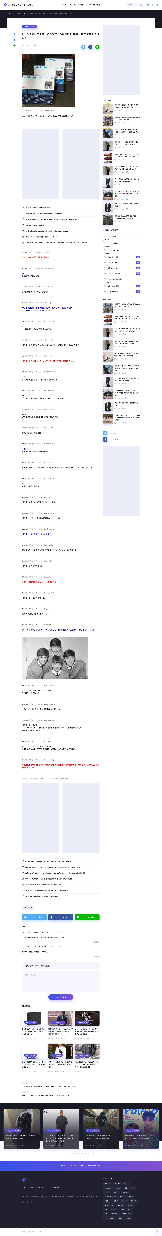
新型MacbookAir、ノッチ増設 (34, 225)
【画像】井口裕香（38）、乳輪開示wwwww (37, 208)
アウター (107, 1192)
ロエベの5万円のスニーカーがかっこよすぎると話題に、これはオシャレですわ (34, 1064)
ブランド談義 (111, 236)
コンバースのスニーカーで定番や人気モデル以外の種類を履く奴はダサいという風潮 (86, 1031)
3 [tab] (73, 1153)
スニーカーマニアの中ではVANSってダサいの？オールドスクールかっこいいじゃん (48, 1087)
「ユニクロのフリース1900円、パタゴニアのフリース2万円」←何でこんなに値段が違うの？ (87, 1064)
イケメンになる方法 (93, 5)
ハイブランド (108, 1188)
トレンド (122, 1196)
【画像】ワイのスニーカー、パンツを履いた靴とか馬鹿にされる (20, 1137)
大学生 (107, 1201)
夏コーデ (133, 1201)
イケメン (113, 1209)
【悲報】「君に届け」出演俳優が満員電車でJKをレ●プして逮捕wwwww (46, 890)
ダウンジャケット (109, 1205)
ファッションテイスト (76, 5)
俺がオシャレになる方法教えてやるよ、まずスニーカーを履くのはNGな (127, 143)
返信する (97, 942)
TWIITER (113, 433)
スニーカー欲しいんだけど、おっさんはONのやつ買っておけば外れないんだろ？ (127, 193)
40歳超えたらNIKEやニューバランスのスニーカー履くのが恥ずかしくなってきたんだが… (127, 417)
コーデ (126, 1184)
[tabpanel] (21, 1129)
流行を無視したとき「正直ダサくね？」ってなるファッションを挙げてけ (127, 217)
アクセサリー (115, 1214)
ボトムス (124, 1201)
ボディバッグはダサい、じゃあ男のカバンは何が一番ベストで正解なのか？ (60, 1064)
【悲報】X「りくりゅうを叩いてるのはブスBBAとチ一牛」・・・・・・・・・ (44, 237)
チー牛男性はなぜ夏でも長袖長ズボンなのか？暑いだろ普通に (127, 180)
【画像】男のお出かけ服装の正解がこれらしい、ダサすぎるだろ (43, 885)
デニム (130, 1209)
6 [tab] (82, 1153)
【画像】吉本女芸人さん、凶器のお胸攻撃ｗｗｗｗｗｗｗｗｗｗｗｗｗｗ (44, 213)
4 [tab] (76, 1153)
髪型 (126, 1188)
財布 (106, 1214)
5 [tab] (79, 1153)
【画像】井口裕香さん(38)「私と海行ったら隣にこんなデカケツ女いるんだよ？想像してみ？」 (52, 219)
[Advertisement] (40, 164)
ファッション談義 (30, 27)
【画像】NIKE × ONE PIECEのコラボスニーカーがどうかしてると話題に (127, 155)
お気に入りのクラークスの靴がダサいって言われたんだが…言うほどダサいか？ (127, 132)
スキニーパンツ (127, 1214)
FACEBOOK (114, 439)
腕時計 (131, 1196)
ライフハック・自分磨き (114, 279)
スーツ (122, 1209)
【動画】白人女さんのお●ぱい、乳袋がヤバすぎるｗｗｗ (41, 896)
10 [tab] (93, 1153)
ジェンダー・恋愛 (123, 257)
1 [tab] (68, 1153)
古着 (106, 1209)
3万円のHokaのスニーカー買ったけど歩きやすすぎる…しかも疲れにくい (127, 168)
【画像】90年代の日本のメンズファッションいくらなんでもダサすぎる (140, 1137)
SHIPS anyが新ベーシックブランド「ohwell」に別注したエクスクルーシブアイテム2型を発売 (53, 867)
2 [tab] (71, 1153)
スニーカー (108, 1184)
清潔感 (128, 1218)
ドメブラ (116, 1192)
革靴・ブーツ (126, 1192)
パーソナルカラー (109, 1218)
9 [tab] (91, 1153)
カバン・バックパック (110, 1196)
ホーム (64, 5)
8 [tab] (88, 1153)
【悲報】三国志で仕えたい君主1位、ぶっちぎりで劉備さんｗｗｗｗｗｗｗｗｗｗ (46, 231)
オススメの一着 (123, 262)
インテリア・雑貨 (123, 291)
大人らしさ (121, 1205)
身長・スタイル (123, 268)
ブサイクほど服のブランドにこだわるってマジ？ (127, 205)
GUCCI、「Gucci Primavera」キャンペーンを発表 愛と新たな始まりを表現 (48, 861)
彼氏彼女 (130, 1205)
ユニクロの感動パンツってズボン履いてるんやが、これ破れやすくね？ (127, 106)
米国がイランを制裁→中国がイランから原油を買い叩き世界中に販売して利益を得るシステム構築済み (56, 243)
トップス (118, 1188)
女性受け (115, 1201)
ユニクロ (117, 1184)
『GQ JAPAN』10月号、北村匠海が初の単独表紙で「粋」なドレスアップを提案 (48, 879)
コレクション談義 (123, 286)
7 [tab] (85, 1153)
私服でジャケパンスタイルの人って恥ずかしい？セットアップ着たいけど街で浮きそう (60, 1031)
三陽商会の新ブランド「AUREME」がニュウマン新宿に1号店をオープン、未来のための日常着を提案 (55, 873)
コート (133, 1188)
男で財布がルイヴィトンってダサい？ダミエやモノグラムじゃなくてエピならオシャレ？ (34, 1031)
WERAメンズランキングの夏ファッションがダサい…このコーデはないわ (45, 1096)
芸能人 (120, 1218)
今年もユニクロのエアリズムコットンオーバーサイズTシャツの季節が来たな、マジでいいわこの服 (60, 1138)
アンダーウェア (28, 907)
